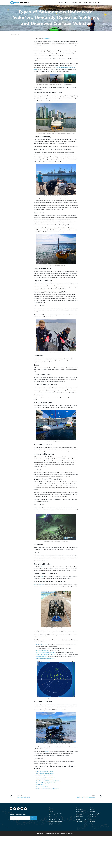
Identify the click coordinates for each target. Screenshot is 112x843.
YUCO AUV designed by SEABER (44, 775)
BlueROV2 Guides (79, 811)
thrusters (60, 358)
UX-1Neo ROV (39, 784)
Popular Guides (79, 816)
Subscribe (33, 818)
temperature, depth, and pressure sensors (45, 658)
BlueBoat (60, 2)
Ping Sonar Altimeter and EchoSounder (45, 652)
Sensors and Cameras (53, 814)
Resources (78, 818)
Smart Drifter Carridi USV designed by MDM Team (48, 781)
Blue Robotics (42, 786)
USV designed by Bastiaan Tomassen (44, 773)
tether (42, 576)
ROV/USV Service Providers (81, 819)
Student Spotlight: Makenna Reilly (86, 797)
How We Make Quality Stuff (95, 813)
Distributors (92, 821)
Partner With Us (93, 819)
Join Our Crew (93, 816)
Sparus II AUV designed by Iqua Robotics (46, 783)
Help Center (92, 811)
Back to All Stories (15, 34)
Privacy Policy (70, 833)
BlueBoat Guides (79, 809)
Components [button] (74, 2)
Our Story (92, 809)
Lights (35, 584)
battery (41, 566)
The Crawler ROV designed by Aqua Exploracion (47, 788)
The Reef (51, 823)
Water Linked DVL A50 (41, 656)
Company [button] (85, 2)
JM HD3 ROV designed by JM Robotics (45, 777)
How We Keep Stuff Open (95, 814)
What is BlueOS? (79, 813)
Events (91, 818)
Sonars (50, 816)
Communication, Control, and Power (56, 818)
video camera (42, 584)
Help (90, 2)
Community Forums (80, 814)
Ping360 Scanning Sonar (42, 650)
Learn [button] (80, 2)
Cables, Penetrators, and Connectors (56, 819)
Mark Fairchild (46, 38)
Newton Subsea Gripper (41, 644)
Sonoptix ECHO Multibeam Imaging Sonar (46, 654)
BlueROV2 (66, 2)
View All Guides (79, 821)
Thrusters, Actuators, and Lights (55, 813)
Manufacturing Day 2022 (23, 797)
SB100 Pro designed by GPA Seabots (44, 771)
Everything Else (52, 824)
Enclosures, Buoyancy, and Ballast (56, 821)
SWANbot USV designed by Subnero (45, 779)
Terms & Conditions (61, 833)
